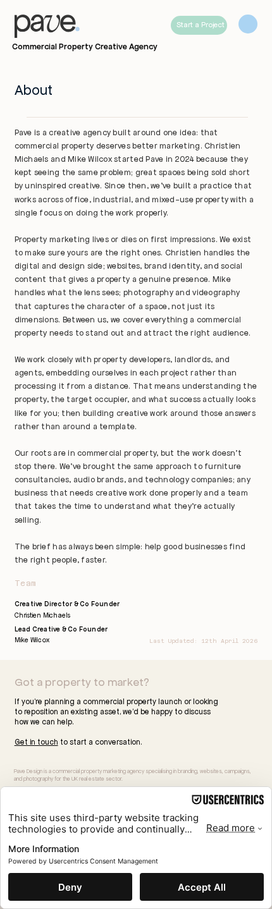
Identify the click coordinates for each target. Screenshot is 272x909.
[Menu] (247, 24)
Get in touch (36, 742)
